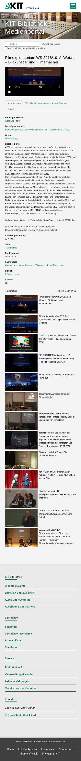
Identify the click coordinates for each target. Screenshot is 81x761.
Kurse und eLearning (17, 599)
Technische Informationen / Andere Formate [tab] (46, 103)
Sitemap (47, 753)
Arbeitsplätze (13, 640)
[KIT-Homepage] (14, 5)
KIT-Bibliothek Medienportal (26, 27)
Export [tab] (11, 109)
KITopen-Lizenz (12, 274)
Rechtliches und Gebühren (21, 688)
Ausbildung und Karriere (20, 606)
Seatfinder (11, 626)
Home (10, 749)
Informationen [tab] (14, 103)
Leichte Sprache (27, 749)
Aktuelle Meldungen (17, 681)
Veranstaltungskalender (19, 674)
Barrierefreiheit (29, 753)
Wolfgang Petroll (12, 121)
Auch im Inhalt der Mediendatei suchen (26, 48)
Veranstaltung (11, 138)
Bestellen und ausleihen (19, 593)
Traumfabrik (11, 248)
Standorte (11, 647)
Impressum (47, 749)
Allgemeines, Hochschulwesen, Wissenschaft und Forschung (34, 265)
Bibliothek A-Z (13, 667)
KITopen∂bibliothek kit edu (21, 715)
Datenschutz (65, 749)
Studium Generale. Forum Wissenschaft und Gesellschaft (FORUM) (37, 129)
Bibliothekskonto (15, 586)
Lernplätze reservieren (18, 633)
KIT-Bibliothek (32, 8)
